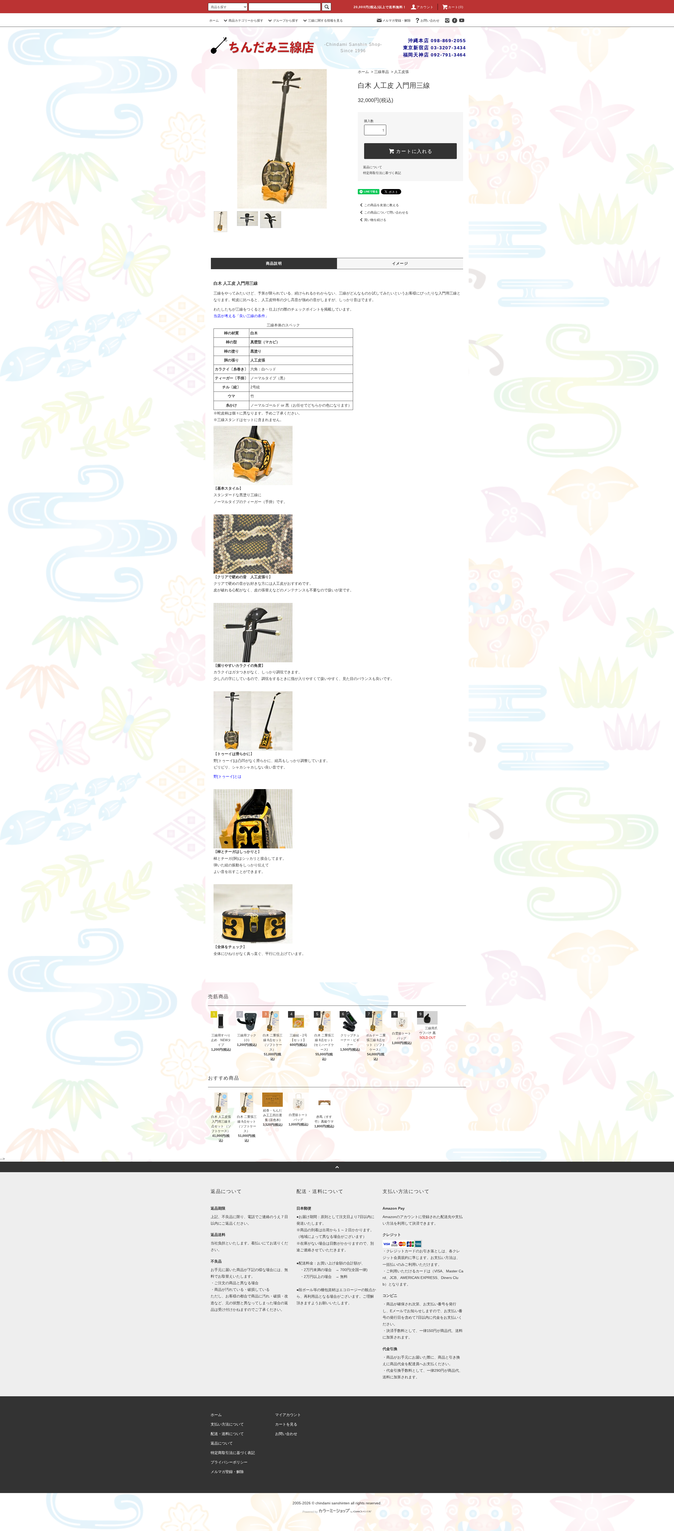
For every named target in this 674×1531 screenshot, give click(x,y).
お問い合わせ (429, 20)
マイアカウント (288, 1415)
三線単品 (381, 72)
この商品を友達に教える (381, 205)
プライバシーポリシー (229, 1462)
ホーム (214, 20)
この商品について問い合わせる (386, 212)
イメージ (400, 263)
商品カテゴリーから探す (246, 20)
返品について (372, 167)
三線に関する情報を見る (325, 20)
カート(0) (455, 7)
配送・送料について (227, 1434)
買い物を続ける (375, 220)
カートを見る (286, 1424)
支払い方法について (227, 1424)
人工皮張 (401, 72)
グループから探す (285, 20)
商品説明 (274, 263)
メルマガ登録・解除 (396, 20)
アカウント (425, 7)
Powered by (310, 1511)
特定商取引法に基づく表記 (382, 173)
